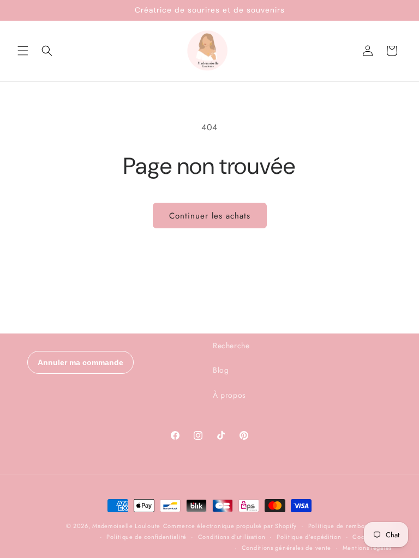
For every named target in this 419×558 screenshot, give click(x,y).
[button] (23, 51)
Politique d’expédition (309, 536)
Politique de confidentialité (146, 536)
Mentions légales (367, 547)
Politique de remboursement (350, 525)
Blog (221, 370)
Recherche (231, 345)
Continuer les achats (209, 216)
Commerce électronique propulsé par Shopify (230, 525)
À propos (229, 395)
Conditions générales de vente (286, 547)
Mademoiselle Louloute (126, 525)
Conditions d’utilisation (232, 536)
